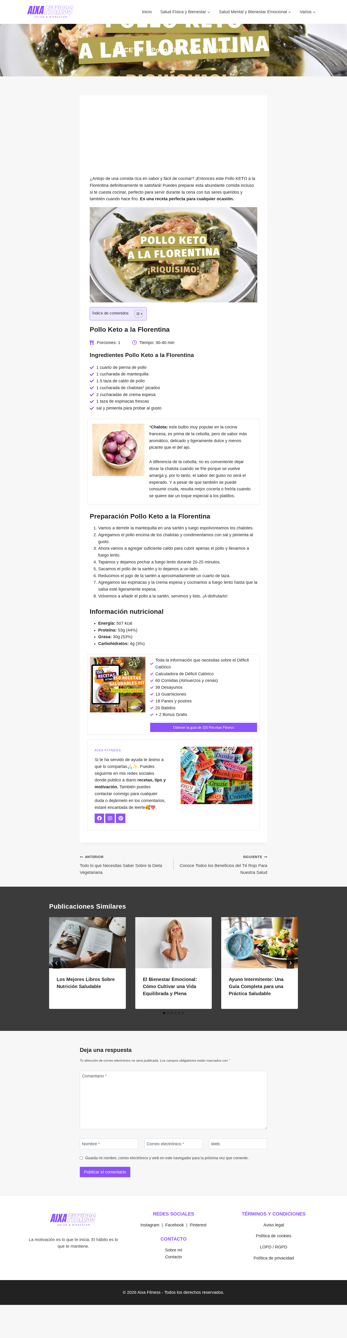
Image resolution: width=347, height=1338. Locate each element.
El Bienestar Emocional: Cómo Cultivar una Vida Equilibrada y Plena (170, 986)
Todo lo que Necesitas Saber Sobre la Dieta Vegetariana (121, 865)
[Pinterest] (120, 818)
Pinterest (198, 1225)
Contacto (173, 1257)
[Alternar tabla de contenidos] (136, 314)
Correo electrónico (165, 1144)
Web (215, 1144)
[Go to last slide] (56, 963)
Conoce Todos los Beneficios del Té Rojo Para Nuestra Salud (223, 865)
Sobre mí (173, 1250)
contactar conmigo (112, 793)
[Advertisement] (173, 138)
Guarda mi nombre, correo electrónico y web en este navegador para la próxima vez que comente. (167, 1158)
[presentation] (87, 942)
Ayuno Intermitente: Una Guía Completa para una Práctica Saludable (256, 986)
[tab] (164, 1013)
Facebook (174, 1225)
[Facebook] (99, 818)
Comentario (94, 1076)
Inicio (147, 11)
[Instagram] (110, 818)
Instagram (149, 1225)
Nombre (91, 1144)
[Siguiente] (290, 963)
